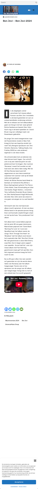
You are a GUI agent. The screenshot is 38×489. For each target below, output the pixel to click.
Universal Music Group (12, 324)
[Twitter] (10, 309)
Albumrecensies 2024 (12, 320)
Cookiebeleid (14, 486)
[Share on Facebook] (4, 72)
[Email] (21, 309)
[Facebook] (6, 309)
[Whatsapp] (14, 309)
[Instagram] (17, 309)
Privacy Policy (23, 486)
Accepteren (19, 482)
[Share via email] (17, 72)
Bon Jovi (24, 320)
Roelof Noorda (15, 64)
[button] (35, 460)
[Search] (36, 2)
